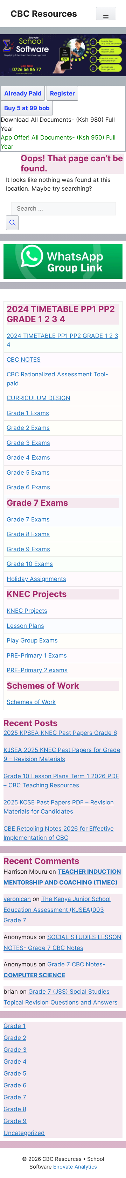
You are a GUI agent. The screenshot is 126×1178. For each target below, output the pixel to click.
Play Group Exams (32, 640)
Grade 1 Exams (28, 413)
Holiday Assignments (36, 578)
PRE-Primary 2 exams (37, 670)
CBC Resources (43, 13)
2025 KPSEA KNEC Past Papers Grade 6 (60, 732)
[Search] (12, 222)
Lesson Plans (25, 625)
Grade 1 (15, 1025)
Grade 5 (15, 1073)
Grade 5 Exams (28, 472)
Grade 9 (15, 1120)
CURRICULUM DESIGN (38, 398)
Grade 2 (15, 1037)
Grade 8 (15, 1109)
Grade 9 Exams (28, 549)
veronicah (17, 898)
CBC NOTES (24, 359)
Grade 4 (15, 1061)
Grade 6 (15, 1085)
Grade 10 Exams (30, 563)
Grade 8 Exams (28, 534)
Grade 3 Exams (28, 442)
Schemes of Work (31, 701)
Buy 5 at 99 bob (27, 108)
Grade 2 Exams (28, 427)
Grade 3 (15, 1049)
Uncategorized (24, 1132)
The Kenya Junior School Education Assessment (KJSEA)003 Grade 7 (57, 909)
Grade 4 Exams (28, 457)
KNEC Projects (27, 610)
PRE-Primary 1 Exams (37, 655)
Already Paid (23, 93)
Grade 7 (15, 1097)
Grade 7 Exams (28, 519)
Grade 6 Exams (28, 487)
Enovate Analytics (75, 1166)
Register (62, 93)
